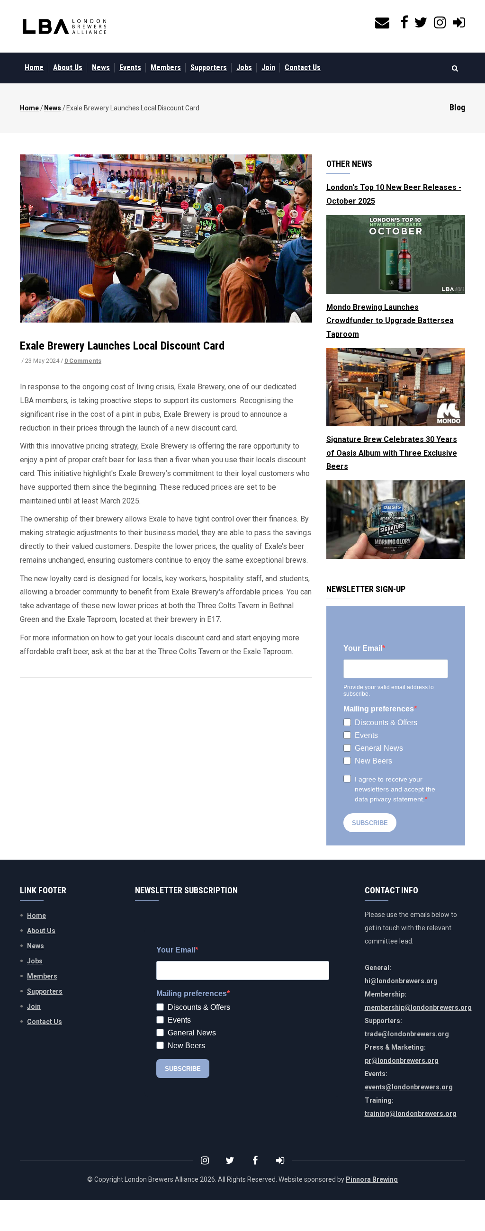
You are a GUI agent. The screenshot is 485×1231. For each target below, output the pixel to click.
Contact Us (303, 67)
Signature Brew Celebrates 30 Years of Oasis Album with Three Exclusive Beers (391, 453)
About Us (67, 67)
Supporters (208, 67)
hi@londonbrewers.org (401, 981)
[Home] (64, 26)
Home (34, 67)
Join (268, 67)
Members (166, 67)
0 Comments (82, 360)
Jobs (244, 67)
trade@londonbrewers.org (407, 1034)
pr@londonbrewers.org (402, 1060)
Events (130, 67)
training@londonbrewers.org (411, 1113)
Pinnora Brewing (372, 1179)
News (101, 67)
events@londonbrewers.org (409, 1087)
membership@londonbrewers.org (418, 1007)
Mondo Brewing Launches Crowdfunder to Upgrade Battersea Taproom (390, 321)
